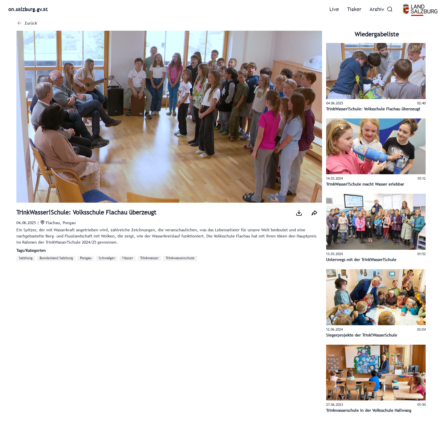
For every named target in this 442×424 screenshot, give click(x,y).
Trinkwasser (149, 258)
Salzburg (25, 258)
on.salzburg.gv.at (28, 9)
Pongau (86, 258)
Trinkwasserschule (180, 258)
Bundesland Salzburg (56, 258)
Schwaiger (107, 258)
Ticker (354, 9)
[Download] (299, 213)
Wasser (127, 258)
